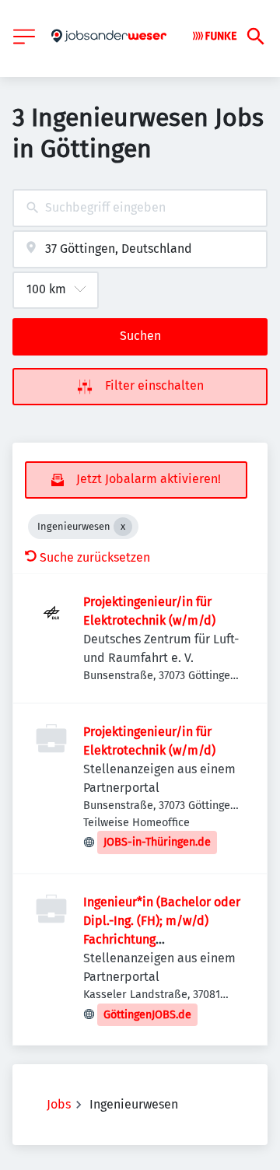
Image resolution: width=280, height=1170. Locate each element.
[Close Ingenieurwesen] (123, 526)
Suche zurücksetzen (95, 557)
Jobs (59, 1104)
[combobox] (140, 208)
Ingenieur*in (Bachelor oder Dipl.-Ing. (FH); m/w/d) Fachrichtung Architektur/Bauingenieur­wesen (161, 939)
